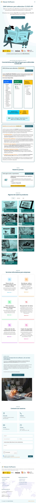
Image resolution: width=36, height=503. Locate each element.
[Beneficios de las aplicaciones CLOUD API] (25, 68)
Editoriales (3, 480)
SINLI (32, 74)
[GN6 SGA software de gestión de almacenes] (26, 221)
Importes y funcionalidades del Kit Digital (18, 185)
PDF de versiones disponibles (24, 112)
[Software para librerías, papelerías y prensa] (9, 221)
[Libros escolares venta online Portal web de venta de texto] (26, 247)
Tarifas (3, 482)
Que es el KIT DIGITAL (5, 485)
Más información (28, 70)
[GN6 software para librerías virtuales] (26, 208)
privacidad (18, 457)
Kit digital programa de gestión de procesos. (18, 53)
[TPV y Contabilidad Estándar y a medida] (9, 260)
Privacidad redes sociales (23, 482)
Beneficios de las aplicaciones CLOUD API (14, 112)
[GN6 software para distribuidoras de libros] (9, 208)
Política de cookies (22, 480)
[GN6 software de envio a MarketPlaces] (9, 234)
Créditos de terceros (31, 501)
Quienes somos (4, 479)
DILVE (4, 75)
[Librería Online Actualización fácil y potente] (9, 247)
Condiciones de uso (22, 479)
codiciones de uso (13, 457)
